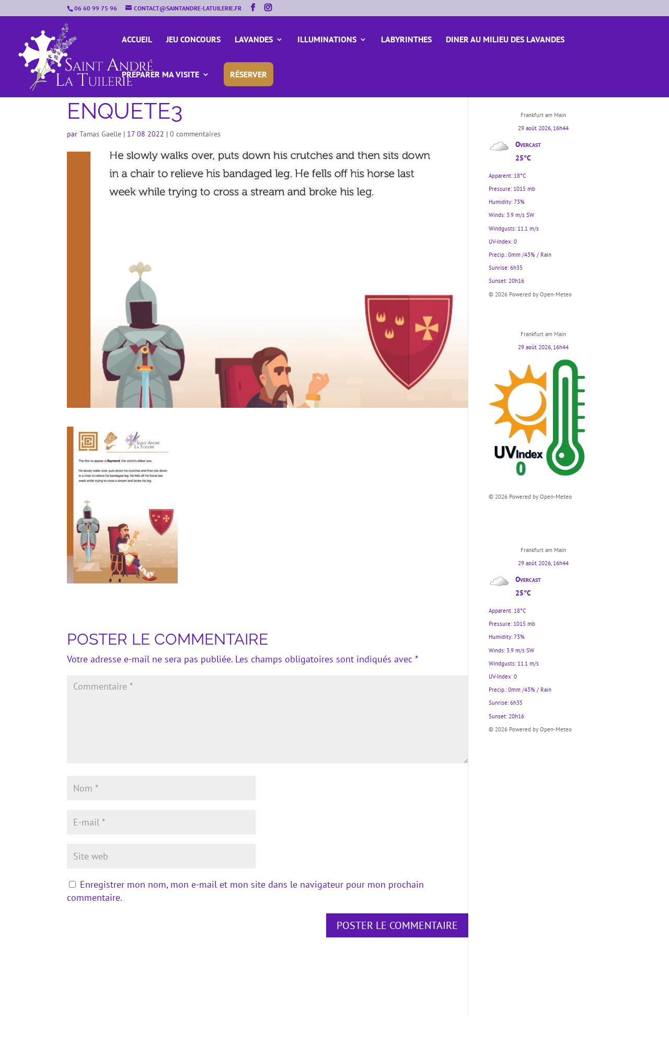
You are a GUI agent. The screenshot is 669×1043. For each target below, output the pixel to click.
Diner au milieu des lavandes (505, 40)
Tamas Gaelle (100, 134)
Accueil (137, 40)
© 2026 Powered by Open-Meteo (530, 294)
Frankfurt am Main (543, 115)
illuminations (326, 40)
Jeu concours (193, 40)
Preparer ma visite (160, 75)
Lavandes (254, 40)
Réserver (248, 74)
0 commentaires (195, 134)
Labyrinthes (406, 40)
